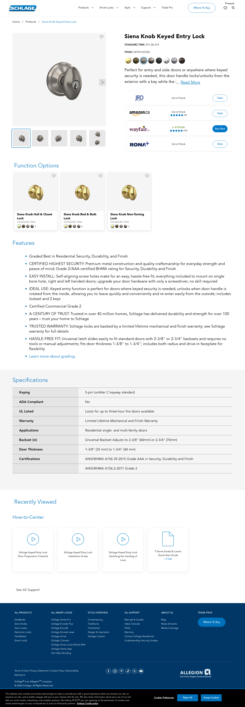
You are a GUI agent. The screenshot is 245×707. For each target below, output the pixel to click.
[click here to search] (233, 8)
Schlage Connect (60, 640)
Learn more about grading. (52, 356)
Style (127, 8)
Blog (163, 619)
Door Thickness (31, 449)
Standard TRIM (26, 222)
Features (23, 243)
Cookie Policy (57, 670)
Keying (24, 392)
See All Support (28, 589)
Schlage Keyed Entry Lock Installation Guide (78, 554)
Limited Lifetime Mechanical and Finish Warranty (121, 420)
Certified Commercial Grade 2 (55, 306)
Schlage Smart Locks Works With (68, 644)
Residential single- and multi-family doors (116, 430)
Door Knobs (20, 624)
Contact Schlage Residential (139, 636)
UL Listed (26, 411)
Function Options (36, 165)
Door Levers (20, 628)
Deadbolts (19, 619)
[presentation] (36, 218)
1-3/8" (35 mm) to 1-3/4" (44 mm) (110, 449)
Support (146, 8)
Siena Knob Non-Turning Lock (127, 216)
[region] (122, 698)
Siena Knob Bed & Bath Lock (80, 216)
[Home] (23, 8)
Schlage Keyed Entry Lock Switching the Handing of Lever (123, 556)
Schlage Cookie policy (87, 703)
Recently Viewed (35, 501)
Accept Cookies (211, 697)
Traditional (93, 624)
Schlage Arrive (58, 636)
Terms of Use (21, 670)
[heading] (122, 517)
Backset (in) (28, 440)
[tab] (21, 138)
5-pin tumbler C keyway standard (110, 392)
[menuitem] (31, 620)
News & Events (169, 624)
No (87, 401)
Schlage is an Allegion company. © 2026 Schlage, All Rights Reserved (33, 683)
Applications (28, 430)
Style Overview (98, 613)
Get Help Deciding (61, 653)
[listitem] (128, 60)
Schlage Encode (59, 628)
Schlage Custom (96, 636)
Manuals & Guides (134, 619)
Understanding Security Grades (141, 640)
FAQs (127, 628)
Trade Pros (205, 613)
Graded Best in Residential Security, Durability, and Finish (78, 256)
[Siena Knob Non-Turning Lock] (127, 192)
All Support (132, 613)
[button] (101, 36)
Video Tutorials (132, 624)
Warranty (26, 421)
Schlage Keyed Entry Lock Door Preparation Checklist (33, 554)
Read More (190, 82)
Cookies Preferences (164, 697)
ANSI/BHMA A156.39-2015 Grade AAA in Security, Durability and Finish (139, 458)
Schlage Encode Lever (62, 632)
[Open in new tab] (196, 673)
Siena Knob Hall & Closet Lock (34, 216)
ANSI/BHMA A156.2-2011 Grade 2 (111, 468)
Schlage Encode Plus (62, 624)
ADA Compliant (31, 402)
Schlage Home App (61, 649)
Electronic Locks (22, 632)
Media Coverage (169, 628)
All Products (23, 613)
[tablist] (59, 138)
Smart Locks (107, 8)
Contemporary (95, 619)
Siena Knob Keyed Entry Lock (164, 36)
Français (229, 3)
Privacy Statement (39, 670)
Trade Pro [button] (167, 8)
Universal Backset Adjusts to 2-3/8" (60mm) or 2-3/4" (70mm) (131, 439)
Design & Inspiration (98, 632)
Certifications (29, 459)
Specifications (30, 380)
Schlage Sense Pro (61, 619)
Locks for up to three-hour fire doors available (119, 411)
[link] (225, 8)
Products (83, 8)
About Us (167, 613)
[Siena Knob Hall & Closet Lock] (33, 192)
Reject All (187, 697)
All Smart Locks (61, 613)
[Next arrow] (102, 82)
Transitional (94, 628)
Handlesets (20, 636)
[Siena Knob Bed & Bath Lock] (80, 192)
